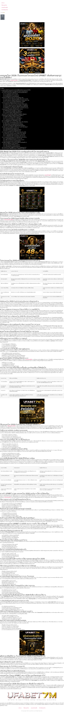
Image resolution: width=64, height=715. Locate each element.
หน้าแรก (3, 2)
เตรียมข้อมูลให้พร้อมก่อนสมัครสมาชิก (12, 128)
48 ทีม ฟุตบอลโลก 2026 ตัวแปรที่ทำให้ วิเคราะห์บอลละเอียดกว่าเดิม (17, 100)
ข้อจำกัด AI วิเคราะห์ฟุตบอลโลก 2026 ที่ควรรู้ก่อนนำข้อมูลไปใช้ (16, 106)
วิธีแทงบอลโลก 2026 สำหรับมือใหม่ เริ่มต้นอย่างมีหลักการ (13, 115)
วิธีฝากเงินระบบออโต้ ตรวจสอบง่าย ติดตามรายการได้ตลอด (15, 133)
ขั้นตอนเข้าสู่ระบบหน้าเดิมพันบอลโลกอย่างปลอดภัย (14, 124)
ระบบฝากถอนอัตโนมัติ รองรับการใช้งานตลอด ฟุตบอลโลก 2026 (14, 132)
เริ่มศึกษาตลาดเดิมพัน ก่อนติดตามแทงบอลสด (13, 116)
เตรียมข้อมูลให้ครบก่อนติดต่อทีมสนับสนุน (13, 146)
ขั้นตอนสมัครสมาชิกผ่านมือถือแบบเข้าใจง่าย (13, 129)
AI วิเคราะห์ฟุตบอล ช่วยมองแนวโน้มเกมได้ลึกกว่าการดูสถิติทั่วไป (16, 105)
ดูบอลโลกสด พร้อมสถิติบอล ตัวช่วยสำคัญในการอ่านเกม (13, 109)
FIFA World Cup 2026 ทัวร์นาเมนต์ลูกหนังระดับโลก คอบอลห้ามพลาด (15, 91)
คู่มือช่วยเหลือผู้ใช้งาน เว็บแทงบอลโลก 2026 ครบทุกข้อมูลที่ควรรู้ (15, 142)
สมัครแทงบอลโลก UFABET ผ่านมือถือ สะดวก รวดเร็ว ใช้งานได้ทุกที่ (15, 126)
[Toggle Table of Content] (62, 88)
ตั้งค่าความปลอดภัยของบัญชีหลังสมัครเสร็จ (13, 130)
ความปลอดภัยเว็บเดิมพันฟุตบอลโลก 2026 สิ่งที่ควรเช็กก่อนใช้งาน (15, 137)
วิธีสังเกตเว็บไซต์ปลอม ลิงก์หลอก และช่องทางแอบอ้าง (15, 139)
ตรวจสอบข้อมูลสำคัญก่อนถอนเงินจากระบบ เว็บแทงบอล (15, 134)
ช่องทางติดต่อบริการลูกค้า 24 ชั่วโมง (11, 143)
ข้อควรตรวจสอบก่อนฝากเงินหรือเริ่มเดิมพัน (13, 141)
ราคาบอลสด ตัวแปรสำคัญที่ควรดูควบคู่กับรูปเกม (13, 111)
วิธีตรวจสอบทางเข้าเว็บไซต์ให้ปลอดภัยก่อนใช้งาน (13, 123)
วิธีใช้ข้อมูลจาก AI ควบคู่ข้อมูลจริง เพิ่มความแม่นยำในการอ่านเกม (16, 107)
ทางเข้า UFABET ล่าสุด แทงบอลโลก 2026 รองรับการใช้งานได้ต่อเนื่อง (15, 121)
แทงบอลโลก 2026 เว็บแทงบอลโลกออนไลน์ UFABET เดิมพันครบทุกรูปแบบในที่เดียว (16, 89)
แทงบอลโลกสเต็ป (5, 7)
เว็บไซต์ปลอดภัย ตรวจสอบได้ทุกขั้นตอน (12, 96)
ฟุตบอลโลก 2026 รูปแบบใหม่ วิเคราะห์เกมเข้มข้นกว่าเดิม (13, 97)
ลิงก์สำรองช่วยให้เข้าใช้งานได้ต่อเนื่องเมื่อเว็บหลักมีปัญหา (15, 125)
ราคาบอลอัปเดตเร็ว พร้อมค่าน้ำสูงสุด (11, 93)
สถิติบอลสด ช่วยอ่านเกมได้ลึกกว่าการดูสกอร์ (13, 110)
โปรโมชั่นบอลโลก (5, 9)
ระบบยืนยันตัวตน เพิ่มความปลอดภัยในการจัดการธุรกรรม (15, 135)
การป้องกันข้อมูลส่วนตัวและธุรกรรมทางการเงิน (13, 138)
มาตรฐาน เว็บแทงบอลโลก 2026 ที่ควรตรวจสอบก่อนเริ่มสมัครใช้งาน (15, 92)
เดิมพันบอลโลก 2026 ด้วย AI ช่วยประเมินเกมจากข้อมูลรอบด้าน (16, 103)
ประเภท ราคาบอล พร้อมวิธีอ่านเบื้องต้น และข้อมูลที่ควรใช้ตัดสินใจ (15, 114)
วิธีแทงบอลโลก (4, 5)
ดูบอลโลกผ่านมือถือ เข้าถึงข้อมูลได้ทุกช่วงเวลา (13, 112)
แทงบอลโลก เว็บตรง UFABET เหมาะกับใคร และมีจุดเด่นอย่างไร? (15, 147)
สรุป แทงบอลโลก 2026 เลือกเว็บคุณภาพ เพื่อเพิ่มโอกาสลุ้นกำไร (15, 148)
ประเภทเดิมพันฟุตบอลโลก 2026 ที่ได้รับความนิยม (12, 120)
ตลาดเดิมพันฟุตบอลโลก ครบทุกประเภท (12, 95)
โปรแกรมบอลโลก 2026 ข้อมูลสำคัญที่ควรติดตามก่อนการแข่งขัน (16, 98)
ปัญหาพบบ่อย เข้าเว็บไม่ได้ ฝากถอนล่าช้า (13, 144)
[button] (2, 18)
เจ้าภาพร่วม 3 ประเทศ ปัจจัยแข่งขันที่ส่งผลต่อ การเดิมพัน (15, 101)
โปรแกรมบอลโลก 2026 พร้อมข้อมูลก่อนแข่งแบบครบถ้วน (13, 102)
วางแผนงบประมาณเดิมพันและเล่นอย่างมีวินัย (13, 119)
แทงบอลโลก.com (32, 710)
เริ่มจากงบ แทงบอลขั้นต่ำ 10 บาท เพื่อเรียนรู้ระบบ (13, 118)
